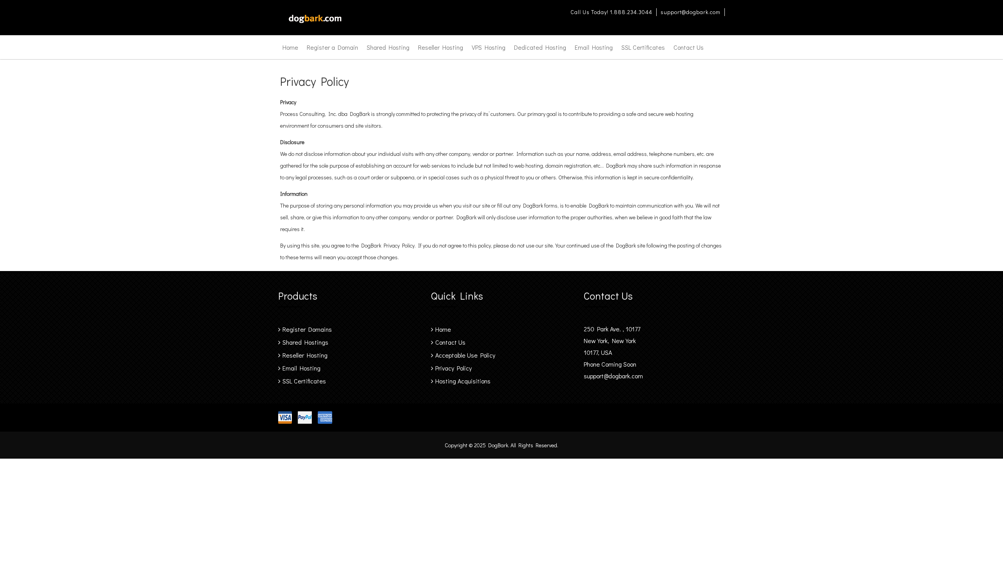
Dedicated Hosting (540, 47)
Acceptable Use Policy (465, 355)
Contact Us (688, 47)
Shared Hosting (388, 47)
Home (290, 47)
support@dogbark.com (691, 12)
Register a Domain (332, 47)
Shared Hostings (305, 342)
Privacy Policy (453, 368)
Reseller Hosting (440, 47)
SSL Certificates (643, 47)
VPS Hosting (488, 47)
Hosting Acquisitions (463, 381)
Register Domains (307, 329)
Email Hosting (594, 47)
